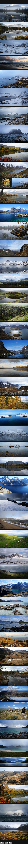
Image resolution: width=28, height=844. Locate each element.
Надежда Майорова (5, 1)
